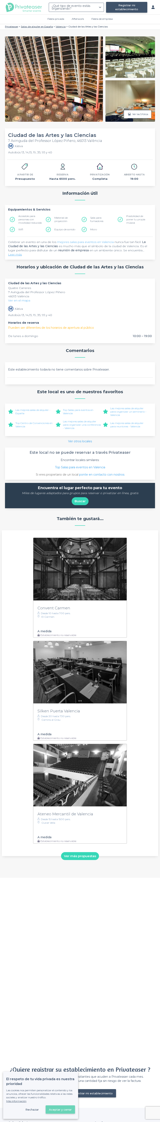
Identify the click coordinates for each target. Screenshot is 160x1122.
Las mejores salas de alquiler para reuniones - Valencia (127, 425)
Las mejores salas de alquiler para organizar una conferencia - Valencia (82, 425)
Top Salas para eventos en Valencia (80, 467)
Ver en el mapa (19, 300)
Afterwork (78, 18)
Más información (16, 1101)
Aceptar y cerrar (60, 1109)
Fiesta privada (56, 18)
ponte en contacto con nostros (101, 474)
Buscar (80, 501)
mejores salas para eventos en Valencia (85, 242)
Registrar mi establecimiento (126, 7)
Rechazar (32, 1109)
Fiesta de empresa (102, 18)
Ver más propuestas (80, 856)
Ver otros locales (80, 441)
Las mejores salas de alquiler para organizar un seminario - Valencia (128, 412)
